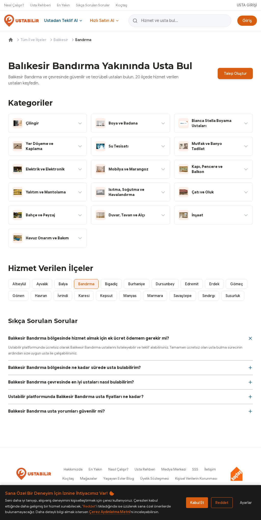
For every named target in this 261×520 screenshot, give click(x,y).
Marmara (155, 295)
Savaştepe (183, 295)
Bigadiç (111, 284)
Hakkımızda (73, 469)
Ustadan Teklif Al (61, 20)
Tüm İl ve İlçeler (33, 40)
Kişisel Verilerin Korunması (196, 478)
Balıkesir (61, 40)
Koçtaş (121, 5)
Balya (63, 284)
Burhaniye (136, 284)
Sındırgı (208, 295)
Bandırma (86, 284)
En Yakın (63, 5)
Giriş (247, 20)
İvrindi (63, 295)
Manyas (130, 295)
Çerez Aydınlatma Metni (109, 512)
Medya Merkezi (173, 469)
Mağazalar (88, 478)
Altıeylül (19, 284)
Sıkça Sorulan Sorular (93, 5)
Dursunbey (165, 284)
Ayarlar (246, 502)
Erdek (214, 284)
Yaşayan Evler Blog (118, 478)
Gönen (18, 295)
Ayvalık (42, 284)
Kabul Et (197, 502)
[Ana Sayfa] (10, 39)
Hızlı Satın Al (102, 20)
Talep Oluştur (235, 73)
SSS (195, 469)
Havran (41, 295)
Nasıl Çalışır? (14, 5)
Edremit (192, 284)
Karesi (84, 295)
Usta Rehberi (40, 5)
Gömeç (236, 284)
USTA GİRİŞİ (247, 5)
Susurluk (233, 295)
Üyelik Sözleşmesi (154, 478)
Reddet (221, 502)
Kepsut (106, 295)
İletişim (210, 469)
